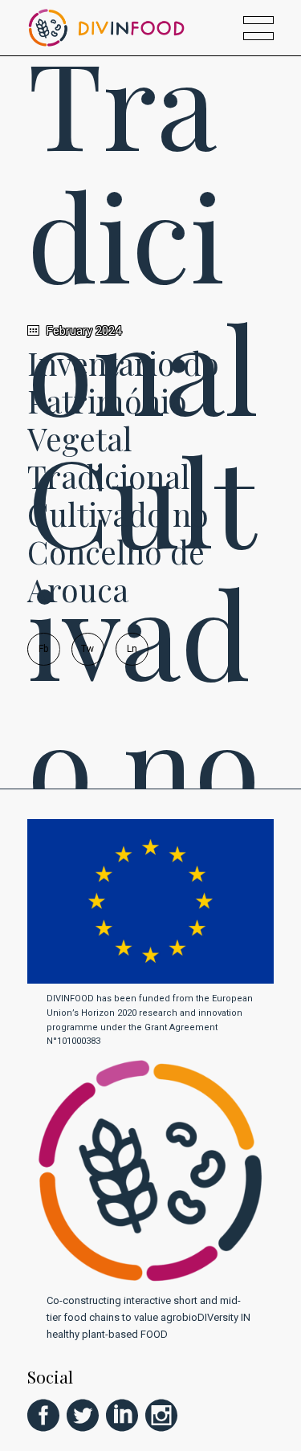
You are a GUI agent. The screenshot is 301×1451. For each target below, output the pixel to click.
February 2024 (82, 331)
